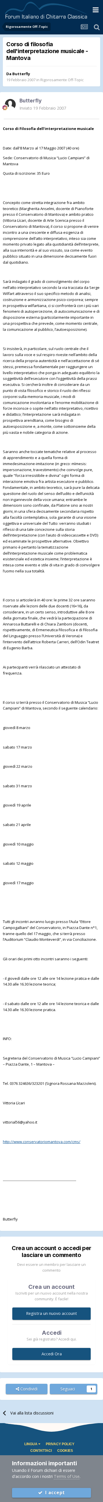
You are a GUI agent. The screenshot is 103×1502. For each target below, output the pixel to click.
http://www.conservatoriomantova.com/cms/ (41, 1141)
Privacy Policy (60, 1444)
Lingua (31, 1444)
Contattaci (41, 1451)
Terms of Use (67, 1476)
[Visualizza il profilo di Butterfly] (10, 104)
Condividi (28, 1389)
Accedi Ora (51, 1354)
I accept (54, 1493)
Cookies (65, 1451)
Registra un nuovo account (51, 1313)
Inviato (42, 108)
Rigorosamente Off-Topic (62, 79)
